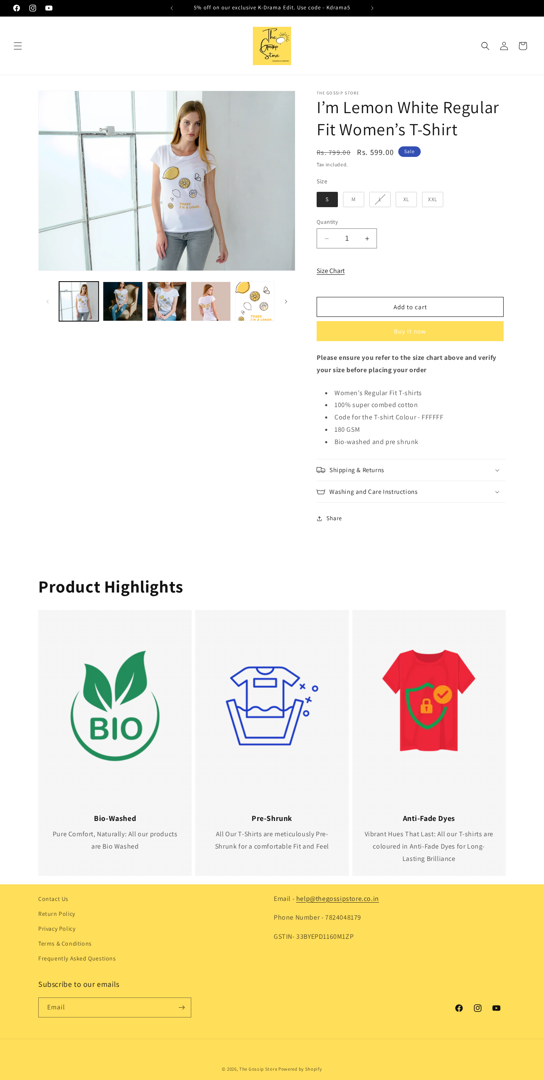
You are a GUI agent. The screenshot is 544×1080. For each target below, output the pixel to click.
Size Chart (331, 270)
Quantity (327, 221)
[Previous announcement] (171, 8)
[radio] (327, 199)
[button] (17, 46)
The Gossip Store (258, 1069)
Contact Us (53, 899)
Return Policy (56, 914)
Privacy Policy (56, 928)
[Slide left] (47, 301)
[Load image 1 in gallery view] (79, 301)
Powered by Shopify (300, 1069)
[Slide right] (286, 301)
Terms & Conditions (65, 943)
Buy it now (410, 331)
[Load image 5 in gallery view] (255, 301)
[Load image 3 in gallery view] (167, 301)
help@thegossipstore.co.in (337, 898)
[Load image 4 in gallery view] (210, 301)
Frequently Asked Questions (77, 958)
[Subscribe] (181, 1007)
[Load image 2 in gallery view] (122, 301)
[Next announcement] (372, 8)
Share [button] (334, 518)
